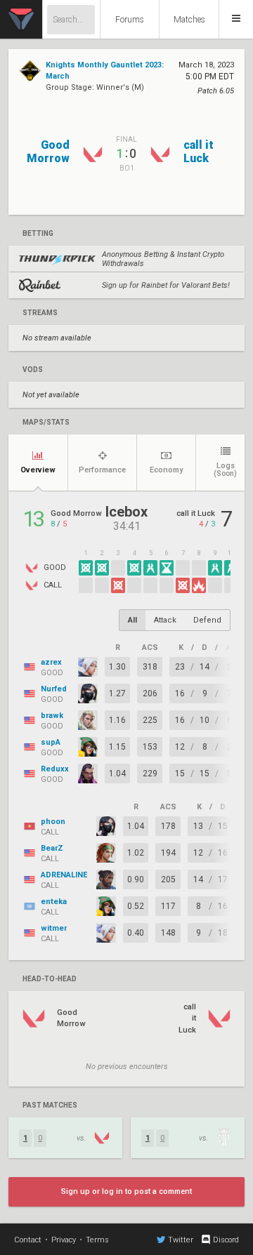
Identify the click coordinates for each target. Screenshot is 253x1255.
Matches (189, 20)
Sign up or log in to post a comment (126, 1191)
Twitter (180, 1239)
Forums (129, 20)
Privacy (63, 1240)
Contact (27, 1240)
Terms (97, 1240)
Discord (226, 1239)
